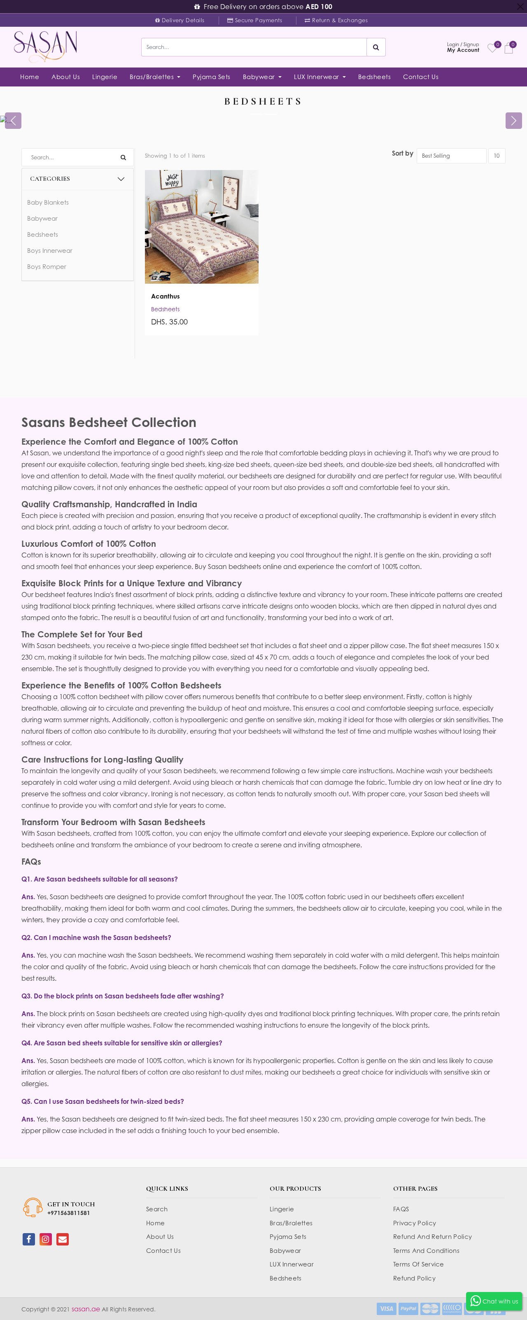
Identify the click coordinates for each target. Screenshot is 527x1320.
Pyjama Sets (212, 76)
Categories (50, 179)
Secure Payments (250, 21)
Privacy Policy (414, 1223)
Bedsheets (374, 76)
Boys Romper (46, 266)
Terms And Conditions (426, 1250)
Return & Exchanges (332, 21)
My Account (463, 47)
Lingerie (104, 76)
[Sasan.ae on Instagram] (46, 1239)
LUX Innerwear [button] (317, 76)
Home (29, 76)
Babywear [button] (260, 76)
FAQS (401, 1209)
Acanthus (165, 296)
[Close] (520, 6)
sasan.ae (85, 1309)
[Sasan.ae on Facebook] (29, 1239)
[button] (13, 121)
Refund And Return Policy (432, 1236)
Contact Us (420, 76)
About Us (65, 76)
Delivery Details (176, 21)
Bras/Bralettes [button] (153, 76)
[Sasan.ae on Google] (62, 1239)
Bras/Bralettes (291, 1223)
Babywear (42, 218)
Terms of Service (418, 1264)
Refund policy (414, 1278)
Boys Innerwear (49, 250)
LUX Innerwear (292, 1264)
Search (157, 1209)
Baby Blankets (48, 202)
